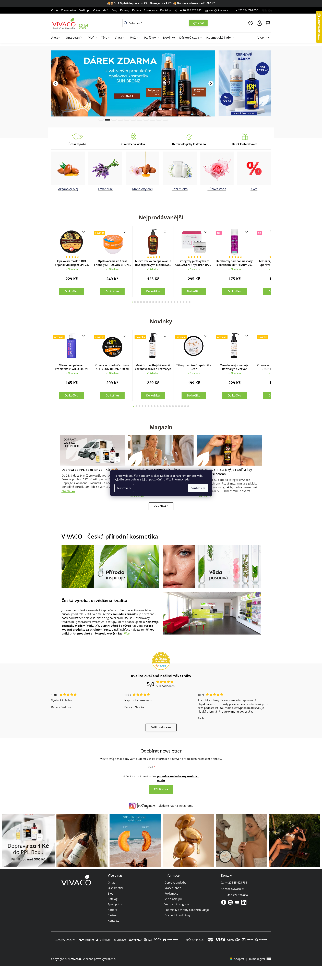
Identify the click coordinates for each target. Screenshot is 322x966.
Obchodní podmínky (177, 915)
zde (187, 479)
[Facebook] (223, 902)
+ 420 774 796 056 (247, 10)
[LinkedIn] (243, 902)
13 (171, 302)
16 (180, 302)
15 (177, 302)
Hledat (198, 23)
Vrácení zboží (101, 10)
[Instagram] (230, 902)
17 (183, 302)
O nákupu (84, 10)
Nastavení (124, 488)
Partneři (113, 915)
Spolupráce (151, 10)
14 (174, 302)
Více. (127, 633)
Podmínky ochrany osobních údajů (186, 909)
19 (189, 302)
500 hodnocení (165, 686)
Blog (114, 10)
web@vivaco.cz (218, 10)
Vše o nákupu (173, 899)
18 (186, 302)
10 (162, 302)
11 (165, 302)
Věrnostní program (176, 904)
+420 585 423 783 (190, 10)
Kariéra (136, 10)
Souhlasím (198, 488)
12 (168, 302)
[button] (55, 72)
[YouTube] (237, 902)
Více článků (161, 506)
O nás (54, 10)
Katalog (124, 10)
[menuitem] (57, 38)
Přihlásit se (161, 789)
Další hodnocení (161, 727)
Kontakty (165, 10)
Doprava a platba (175, 882)
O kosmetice (68, 10)
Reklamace (171, 893)
